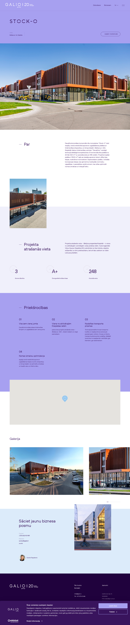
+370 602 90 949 (24, 535)
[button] (65, 399)
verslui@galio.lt (23, 541)
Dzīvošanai (97, 5)
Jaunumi (105, 585)
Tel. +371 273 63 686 (79, 596)
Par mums (77, 585)
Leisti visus (113, 606)
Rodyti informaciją (33, 621)
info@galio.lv (77, 594)
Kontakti (77, 588)
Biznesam (107, 5)
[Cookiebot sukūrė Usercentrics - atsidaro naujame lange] (13, 621)
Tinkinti (112, 612)
